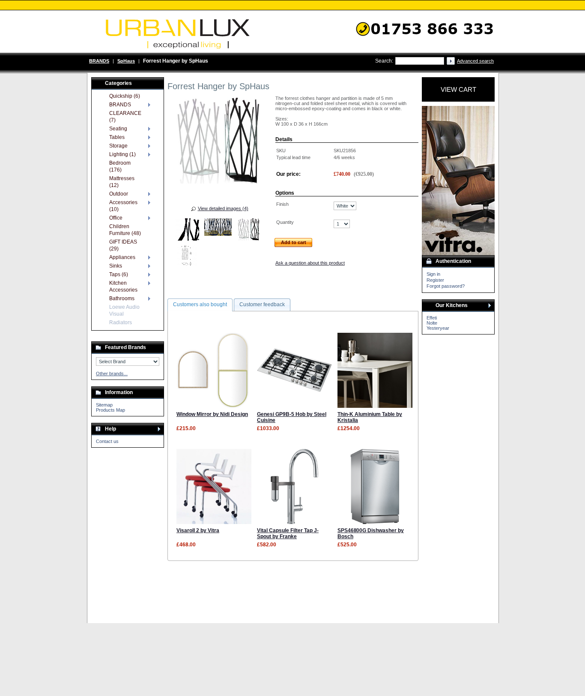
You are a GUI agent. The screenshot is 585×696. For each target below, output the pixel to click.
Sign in (433, 274)
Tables (117, 137)
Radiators (120, 322)
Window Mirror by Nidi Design (212, 414)
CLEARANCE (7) (125, 116)
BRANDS (99, 60)
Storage (118, 146)
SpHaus (126, 60)
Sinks (115, 266)
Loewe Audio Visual (124, 310)
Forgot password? (446, 286)
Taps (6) (118, 274)
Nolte (432, 322)
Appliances (122, 257)
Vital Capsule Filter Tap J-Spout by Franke (288, 533)
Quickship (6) (124, 96)
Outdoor (118, 194)
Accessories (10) (123, 205)
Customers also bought (200, 304)
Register (435, 280)
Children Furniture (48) (125, 229)
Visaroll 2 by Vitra (197, 530)
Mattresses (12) (121, 181)
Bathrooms (121, 298)
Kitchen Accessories (123, 286)
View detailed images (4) (223, 208)
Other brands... (112, 373)
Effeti (432, 317)
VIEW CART (458, 89)
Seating (118, 129)
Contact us (107, 441)
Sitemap (104, 404)
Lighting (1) (122, 154)
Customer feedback (262, 304)
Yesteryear (438, 328)
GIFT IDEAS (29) (123, 245)
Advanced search (475, 60)
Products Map (110, 410)
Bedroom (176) (120, 166)
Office (115, 218)
